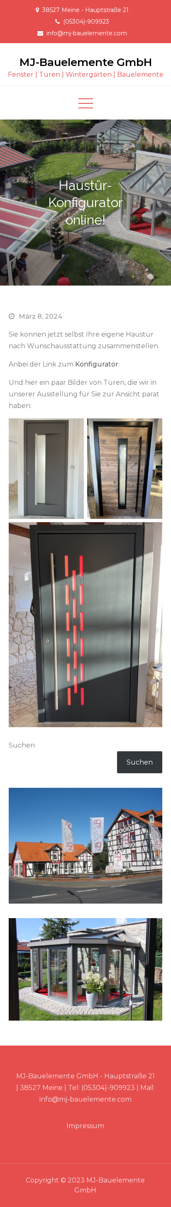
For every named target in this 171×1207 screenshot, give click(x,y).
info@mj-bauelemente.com (86, 33)
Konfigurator (96, 364)
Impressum (85, 1126)
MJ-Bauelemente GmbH (86, 62)
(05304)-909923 (86, 21)
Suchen (22, 745)
